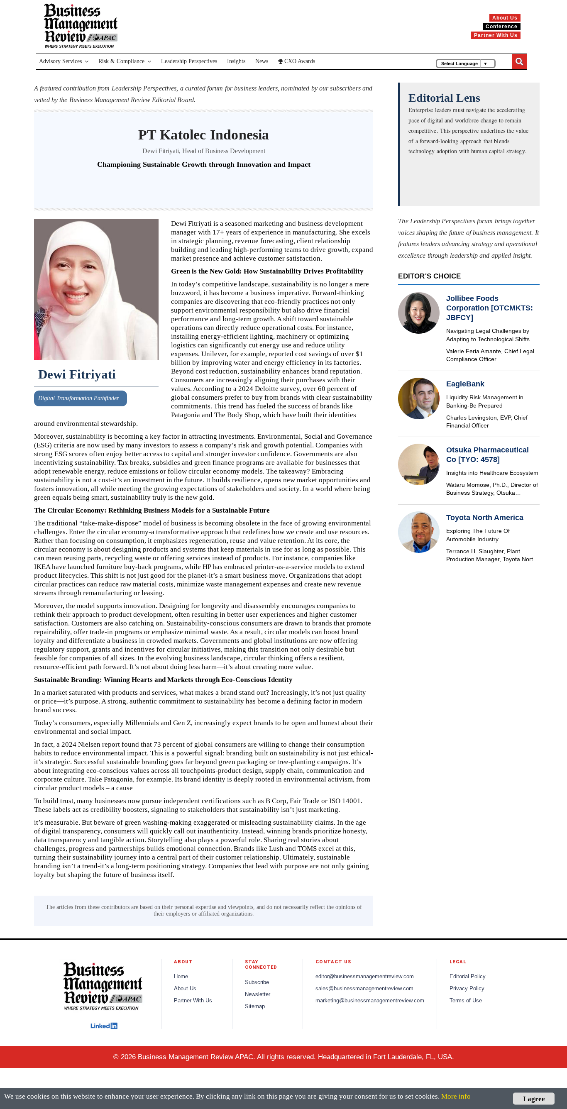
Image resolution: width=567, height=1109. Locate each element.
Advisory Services (60, 61)
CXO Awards (299, 61)
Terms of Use (466, 1001)
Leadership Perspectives (189, 61)
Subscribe (257, 982)
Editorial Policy (468, 977)
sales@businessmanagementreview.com (364, 989)
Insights (236, 61)
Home (181, 977)
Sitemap (255, 1006)
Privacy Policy (467, 989)
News (261, 61)
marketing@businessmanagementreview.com (369, 1001)
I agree (534, 1098)
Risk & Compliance (121, 61)
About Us (185, 989)
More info (456, 1096)
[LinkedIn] (104, 1026)
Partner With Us (193, 1001)
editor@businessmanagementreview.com (364, 977)
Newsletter (257, 994)
